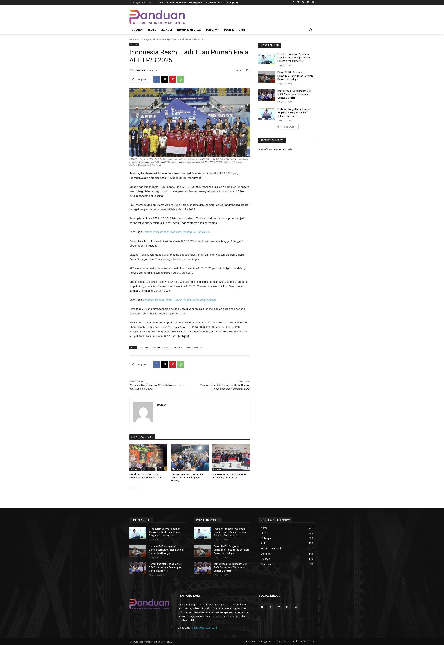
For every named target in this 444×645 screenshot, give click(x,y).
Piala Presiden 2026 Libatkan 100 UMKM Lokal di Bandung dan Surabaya (187, 477)
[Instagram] (298, 3)
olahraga (143, 347)
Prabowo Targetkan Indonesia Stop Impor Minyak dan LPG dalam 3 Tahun (294, 112)
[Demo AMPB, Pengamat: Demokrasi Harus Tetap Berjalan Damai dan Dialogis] (266, 77)
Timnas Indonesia (193, 347)
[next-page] (137, 489)
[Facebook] (293, 3)
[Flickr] (278, 607)
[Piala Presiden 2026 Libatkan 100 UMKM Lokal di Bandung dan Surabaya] (190, 457)
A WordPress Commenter (271, 149)
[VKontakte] (296, 607)
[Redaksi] (131, 70)
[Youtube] (313, 3)
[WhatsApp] (180, 79)
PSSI (166, 347)
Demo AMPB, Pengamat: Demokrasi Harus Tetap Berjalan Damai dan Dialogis (295, 76)
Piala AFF (156, 347)
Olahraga (144, 39)
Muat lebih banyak (285, 126)
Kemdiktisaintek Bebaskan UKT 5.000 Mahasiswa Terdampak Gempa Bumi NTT (294, 94)
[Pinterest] (172, 79)
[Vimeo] (308, 3)
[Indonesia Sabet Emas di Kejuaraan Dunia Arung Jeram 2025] (231, 457)
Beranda (133, 39)
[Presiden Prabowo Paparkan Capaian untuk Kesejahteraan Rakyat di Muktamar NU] (266, 58)
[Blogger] (261, 607)
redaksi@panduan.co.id (204, 627)
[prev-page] (131, 489)
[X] (303, 3)
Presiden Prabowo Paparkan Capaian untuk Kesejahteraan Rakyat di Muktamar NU (294, 57)
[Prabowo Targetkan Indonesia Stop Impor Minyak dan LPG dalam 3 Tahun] (266, 114)
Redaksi (141, 70)
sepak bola (176, 347)
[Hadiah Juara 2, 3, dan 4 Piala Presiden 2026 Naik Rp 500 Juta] (148, 457)
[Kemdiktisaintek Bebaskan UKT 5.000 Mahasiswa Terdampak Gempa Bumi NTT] (266, 95)
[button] (310, 30)
